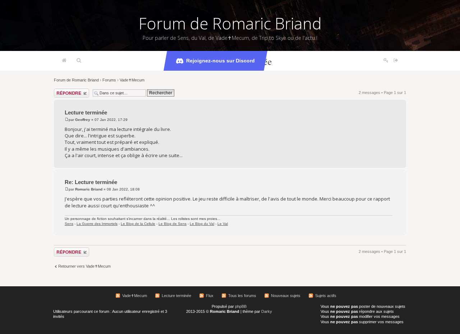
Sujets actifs (325, 295)
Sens (69, 224)
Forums (109, 80)
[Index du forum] (64, 60)
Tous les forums (242, 295)
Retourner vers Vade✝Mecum (84, 266)
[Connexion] (396, 60)
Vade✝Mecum (132, 80)
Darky (266, 311)
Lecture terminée (86, 112)
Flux (209, 295)
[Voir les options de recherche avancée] (79, 60)
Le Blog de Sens (172, 224)
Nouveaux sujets (285, 295)
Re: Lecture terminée (91, 182)
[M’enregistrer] (385, 60)
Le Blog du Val (202, 224)
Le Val (222, 224)
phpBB (241, 306)
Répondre (62, 91)
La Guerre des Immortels (97, 224)
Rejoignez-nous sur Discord (220, 60)
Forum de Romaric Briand (230, 23)
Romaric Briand (88, 189)
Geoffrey (82, 120)
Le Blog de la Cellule (138, 224)
